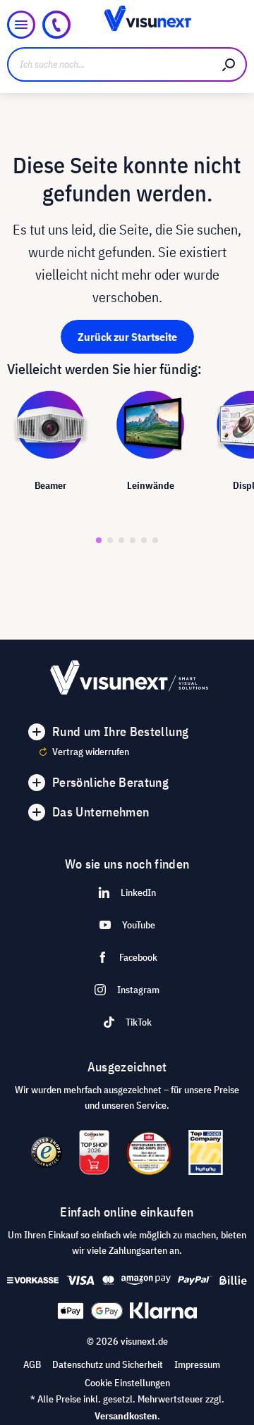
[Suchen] (229, 64)
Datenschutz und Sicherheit (107, 1364)
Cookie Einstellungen (127, 1382)
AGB (32, 1364)
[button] (99, 540)
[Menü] (21, 25)
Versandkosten (126, 1416)
